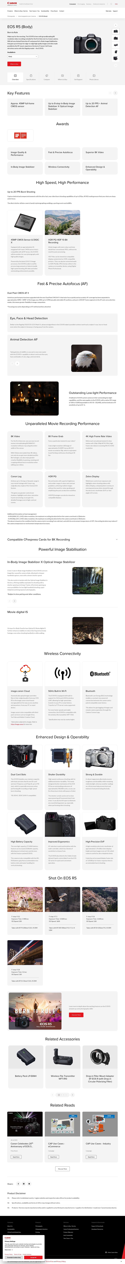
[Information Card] (35, 1011)
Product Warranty (68, 1232)
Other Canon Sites (113, 1252)
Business (89, 4)
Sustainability (45, 11)
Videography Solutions (41, 1229)
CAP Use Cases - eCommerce (56, 1145)
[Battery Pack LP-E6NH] (25, 1066)
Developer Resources (97, 1229)
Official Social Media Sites (14, 1232)
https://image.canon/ (17, 724)
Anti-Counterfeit (68, 1235)
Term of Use (49, 1261)
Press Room (54, 11)
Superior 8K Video (95, 152)
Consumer (72, 4)
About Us (9, 1226)
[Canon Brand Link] (12, 4)
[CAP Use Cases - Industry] (100, 1137)
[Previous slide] (115, 65)
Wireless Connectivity (58, 166)
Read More (16, 1157)
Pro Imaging (81, 4)
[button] (59, 1095)
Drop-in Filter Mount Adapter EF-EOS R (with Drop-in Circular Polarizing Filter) (100, 1078)
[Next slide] (115, 25)
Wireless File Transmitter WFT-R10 (63, 1077)
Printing (37, 1232)
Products (10, 11)
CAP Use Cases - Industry (98, 1143)
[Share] (18, 1183)
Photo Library (94, 79)
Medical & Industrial (99, 4)
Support (115, 11)
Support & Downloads (97, 1226)
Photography (38, 1226)
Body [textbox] (10, 56)
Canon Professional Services (71, 1229)
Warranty (108, 11)
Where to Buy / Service (21, 11)
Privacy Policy (61, 1261)
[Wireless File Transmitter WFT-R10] (63, 1066)
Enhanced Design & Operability (95, 168)
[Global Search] (111, 4)
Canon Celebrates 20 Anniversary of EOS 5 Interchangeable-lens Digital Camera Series (24, 1147)
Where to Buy (14, 64)
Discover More (76, 1015)
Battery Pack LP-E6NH (26, 1075)
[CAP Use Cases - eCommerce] (62, 1137)
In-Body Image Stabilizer (23, 166)
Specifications (31, 79)
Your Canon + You (34, 11)
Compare (47, 79)
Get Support (78, 79)
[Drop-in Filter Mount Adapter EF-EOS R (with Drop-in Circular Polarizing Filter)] (100, 1066)
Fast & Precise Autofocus (60, 152)
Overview (15, 79)
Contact (61, 11)
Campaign (51, 1151)
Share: (10, 1184)
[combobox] (22, 56)
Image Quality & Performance (18, 154)
